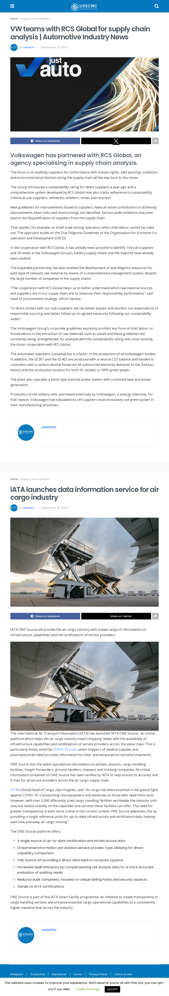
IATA (14, 790)
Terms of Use (123, 974)
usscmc (28, 47)
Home (14, 18)
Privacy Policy (98, 974)
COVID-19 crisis (65, 749)
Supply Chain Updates (35, 18)
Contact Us (37, 974)
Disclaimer (59, 974)
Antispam (16, 974)
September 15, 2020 (54, 47)
